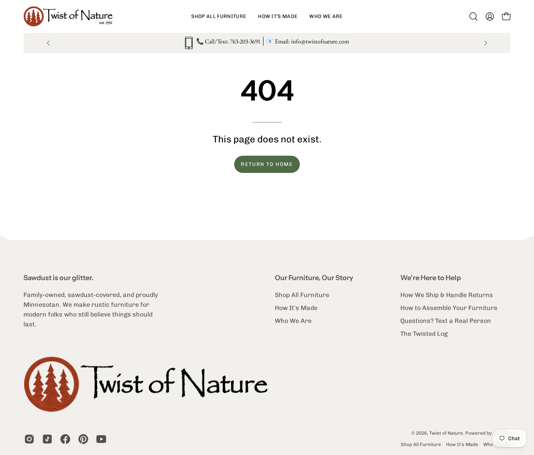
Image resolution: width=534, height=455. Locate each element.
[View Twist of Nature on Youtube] (101, 439)
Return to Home (267, 164)
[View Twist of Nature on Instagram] (29, 439)
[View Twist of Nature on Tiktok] (47, 439)
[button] (218, 16)
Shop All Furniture (302, 295)
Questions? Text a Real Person (445, 320)
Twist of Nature (446, 433)
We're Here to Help (430, 277)
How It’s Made (296, 307)
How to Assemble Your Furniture (448, 307)
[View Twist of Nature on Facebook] (65, 439)
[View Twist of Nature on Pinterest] (83, 439)
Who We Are (293, 320)
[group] (267, 43)
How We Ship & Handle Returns (446, 295)
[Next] (485, 43)
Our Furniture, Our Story (314, 277)
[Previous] (48, 43)
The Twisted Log (424, 333)
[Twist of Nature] (72, 16)
